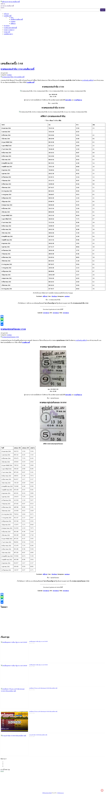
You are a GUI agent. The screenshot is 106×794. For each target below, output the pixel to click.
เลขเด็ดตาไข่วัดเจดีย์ (41, 788)
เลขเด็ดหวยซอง (61, 783)
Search (2, 7)
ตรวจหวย (46, 312)
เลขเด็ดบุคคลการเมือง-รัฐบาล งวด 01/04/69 (38, 641)
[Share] (53, 324)
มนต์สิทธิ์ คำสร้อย (32, 786)
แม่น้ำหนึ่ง (20, 788)
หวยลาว (80, 783)
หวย (31, 783)
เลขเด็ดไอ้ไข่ (76, 786)
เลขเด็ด (55, 783)
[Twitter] (53, 321)
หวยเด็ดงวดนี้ (30, 82)
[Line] (53, 319)
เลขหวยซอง (48, 783)
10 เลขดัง (97, 788)
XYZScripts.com (60, 792)
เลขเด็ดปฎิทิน (12, 788)
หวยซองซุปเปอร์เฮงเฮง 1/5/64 (13, 329)
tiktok (89, 788)
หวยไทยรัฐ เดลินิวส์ (87, 80)
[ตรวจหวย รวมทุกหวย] (1, 771)
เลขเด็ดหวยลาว (95, 783)
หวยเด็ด (27, 783)
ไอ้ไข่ (92, 788)
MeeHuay (54, 296)
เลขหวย (43, 783)
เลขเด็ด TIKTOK (14, 790)
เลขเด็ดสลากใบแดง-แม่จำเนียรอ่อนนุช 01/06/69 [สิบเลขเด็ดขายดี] (43, 688)
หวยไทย (22, 783)
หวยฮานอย (32, 788)
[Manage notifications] (102, 790)
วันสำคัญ (25, 788)
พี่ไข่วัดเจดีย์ (14, 786)
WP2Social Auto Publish (47, 792)
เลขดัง (76, 783)
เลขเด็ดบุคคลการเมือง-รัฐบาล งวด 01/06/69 (38, 664)
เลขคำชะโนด (42, 786)
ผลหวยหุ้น (68, 100)
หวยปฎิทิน (22, 790)
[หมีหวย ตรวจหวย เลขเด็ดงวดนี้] (10, 1)
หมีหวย (45, 296)
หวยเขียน (59, 786)
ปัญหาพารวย (86, 783)
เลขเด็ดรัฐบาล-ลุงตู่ (70, 788)
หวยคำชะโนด (22, 786)
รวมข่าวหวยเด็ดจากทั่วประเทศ (89, 786)
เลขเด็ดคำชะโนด (68, 786)
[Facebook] (53, 316)
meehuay (67, 296)
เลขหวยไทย (70, 783)
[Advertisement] (53, 48)
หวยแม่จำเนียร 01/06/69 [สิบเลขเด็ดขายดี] (38, 734)
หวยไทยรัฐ (16, 783)
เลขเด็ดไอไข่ (51, 788)
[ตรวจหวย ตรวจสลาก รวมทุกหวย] (3, 771)
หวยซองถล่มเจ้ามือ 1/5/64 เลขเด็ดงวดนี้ (17, 69)
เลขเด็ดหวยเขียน (60, 788)
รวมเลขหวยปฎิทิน (51, 786)
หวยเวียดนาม (78, 100)
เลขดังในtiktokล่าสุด (82, 788)
